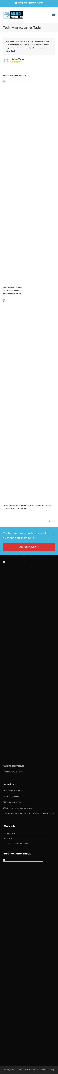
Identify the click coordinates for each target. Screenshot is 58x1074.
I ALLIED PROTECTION (27, 1070)
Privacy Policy (9, 834)
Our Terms (7, 838)
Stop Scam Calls (27, 547)
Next (51, 521)
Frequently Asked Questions (15, 843)
